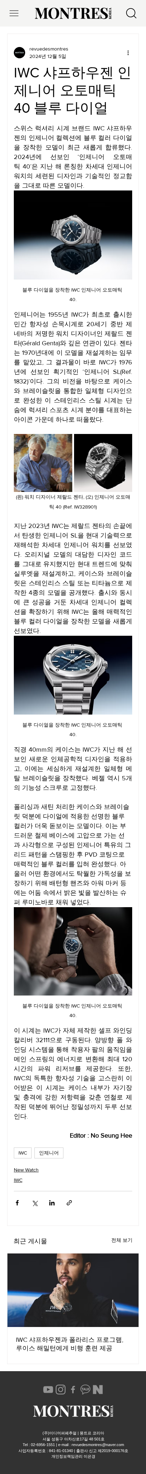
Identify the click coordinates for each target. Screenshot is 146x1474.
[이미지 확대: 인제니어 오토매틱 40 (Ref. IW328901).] (103, 463)
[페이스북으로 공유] (17, 1202)
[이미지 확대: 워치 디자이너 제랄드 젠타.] (43, 463)
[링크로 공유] (69, 1202)
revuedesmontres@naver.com (98, 1445)
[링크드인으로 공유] (52, 1202)
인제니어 (49, 1153)
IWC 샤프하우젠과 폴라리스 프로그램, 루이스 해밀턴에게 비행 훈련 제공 (69, 1344)
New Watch (26, 1170)
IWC (22, 1153)
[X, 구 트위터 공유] (34, 1202)
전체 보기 (122, 1240)
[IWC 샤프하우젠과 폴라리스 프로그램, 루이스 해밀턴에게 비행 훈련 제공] (73, 1290)
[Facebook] (73, 1389)
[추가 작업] (128, 52)
